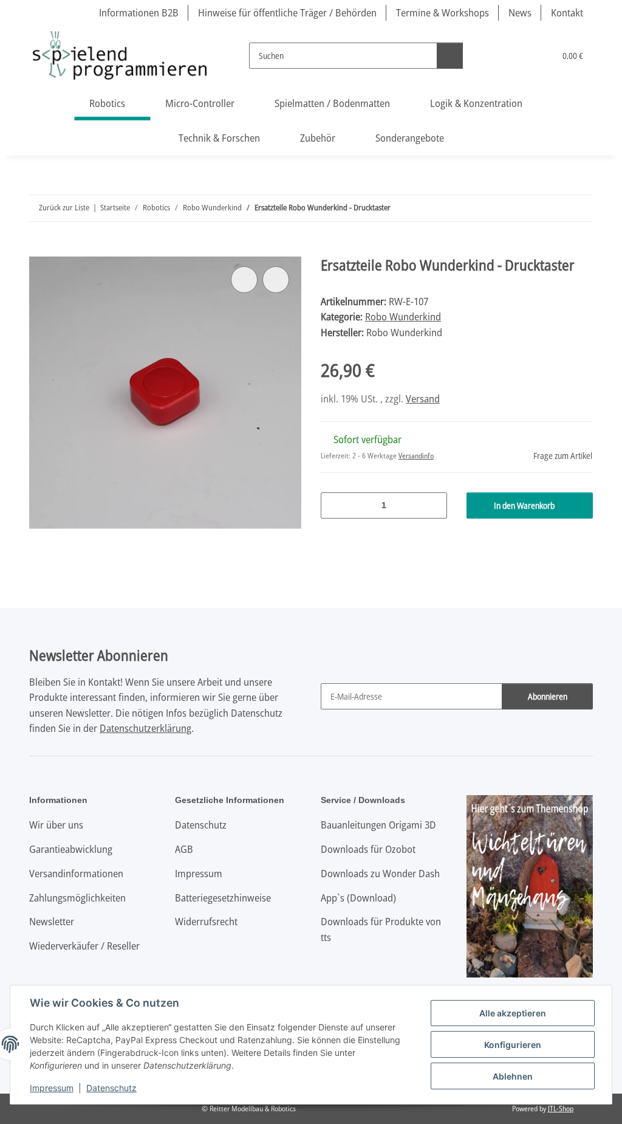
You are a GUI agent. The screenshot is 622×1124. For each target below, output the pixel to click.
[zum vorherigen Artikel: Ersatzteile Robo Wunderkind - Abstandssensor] (554, 208)
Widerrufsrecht (206, 921)
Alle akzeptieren (512, 1013)
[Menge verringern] (334, 505)
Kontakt (567, 12)
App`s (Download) (358, 898)
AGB (184, 849)
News (519, 12)
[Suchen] (450, 56)
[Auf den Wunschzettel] (275, 279)
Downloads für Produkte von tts (381, 929)
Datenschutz (111, 1088)
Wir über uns (56, 825)
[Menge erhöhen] (433, 505)
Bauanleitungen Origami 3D (378, 825)
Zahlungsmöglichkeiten (77, 898)
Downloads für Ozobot (368, 849)
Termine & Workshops (442, 12)
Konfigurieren (512, 1045)
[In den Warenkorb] (39, 250)
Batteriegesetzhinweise (223, 898)
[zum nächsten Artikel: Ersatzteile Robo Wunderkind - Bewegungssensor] (580, 208)
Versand (423, 398)
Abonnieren (547, 696)
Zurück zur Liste (64, 207)
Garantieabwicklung (70, 849)
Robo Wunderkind (403, 316)
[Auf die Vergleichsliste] (244, 279)
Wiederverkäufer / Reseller (84, 946)
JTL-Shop (560, 1108)
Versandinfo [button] (416, 455)
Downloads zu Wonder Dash (380, 873)
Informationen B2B (139, 12)
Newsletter (51, 921)
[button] (496, 55)
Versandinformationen (76, 873)
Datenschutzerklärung (145, 728)
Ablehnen (513, 1076)
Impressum (51, 1088)
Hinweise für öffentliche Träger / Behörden (287, 12)
